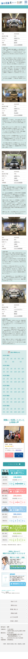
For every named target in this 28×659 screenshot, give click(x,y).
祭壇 (10, 145)
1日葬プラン (17, 176)
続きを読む (19, 450)
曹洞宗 (15, 313)
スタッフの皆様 (8, 78)
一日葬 (21, 188)
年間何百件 (6, 138)
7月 (6, 361)
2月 (8, 358)
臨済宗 (15, 42)
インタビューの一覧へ (13, 464)
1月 (4, 358)
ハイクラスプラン (18, 309)
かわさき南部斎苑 (18, 44)
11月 (19, 371)
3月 (11, 358)
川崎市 (15, 40)
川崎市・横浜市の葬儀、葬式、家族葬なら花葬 (14, 644)
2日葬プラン (17, 38)
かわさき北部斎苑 (18, 115)
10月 (15, 371)
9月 (21, 361)
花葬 (15, 49)
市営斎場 (16, 145)
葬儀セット (13, 201)
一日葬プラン (9, 454)
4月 (15, 358)
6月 (23, 358)
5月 (19, 358)
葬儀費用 (16, 195)
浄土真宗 (16, 113)
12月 (23, 371)
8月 (13, 361)
